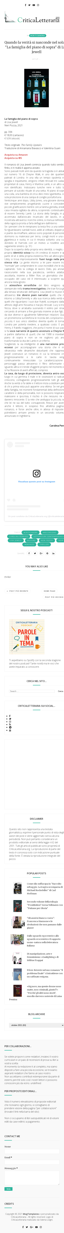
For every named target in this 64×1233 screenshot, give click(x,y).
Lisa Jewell (16, 540)
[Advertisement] (32, 774)
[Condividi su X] (35, 553)
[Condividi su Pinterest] (47, 553)
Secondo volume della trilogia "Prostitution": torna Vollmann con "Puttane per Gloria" (45, 905)
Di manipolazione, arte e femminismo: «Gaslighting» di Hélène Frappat (42, 957)
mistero (31, 540)
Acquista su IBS (13, 158)
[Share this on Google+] (41, 553)
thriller (44, 544)
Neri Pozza (47, 540)
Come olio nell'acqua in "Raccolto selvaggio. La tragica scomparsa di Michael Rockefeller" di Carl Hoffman (45, 888)
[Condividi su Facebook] (29, 553)
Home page (49, 591)
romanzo (29, 544)
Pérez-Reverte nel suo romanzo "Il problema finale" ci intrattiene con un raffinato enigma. (45, 973)
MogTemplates (31, 1214)
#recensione (49, 532)
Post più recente (19, 591)
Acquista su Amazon (16, 154)
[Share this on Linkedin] (53, 553)
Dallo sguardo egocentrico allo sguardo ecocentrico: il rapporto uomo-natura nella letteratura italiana (44, 941)
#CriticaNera (38, 36)
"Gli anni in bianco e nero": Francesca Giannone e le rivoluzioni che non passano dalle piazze (44, 923)
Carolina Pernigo (18, 536)
